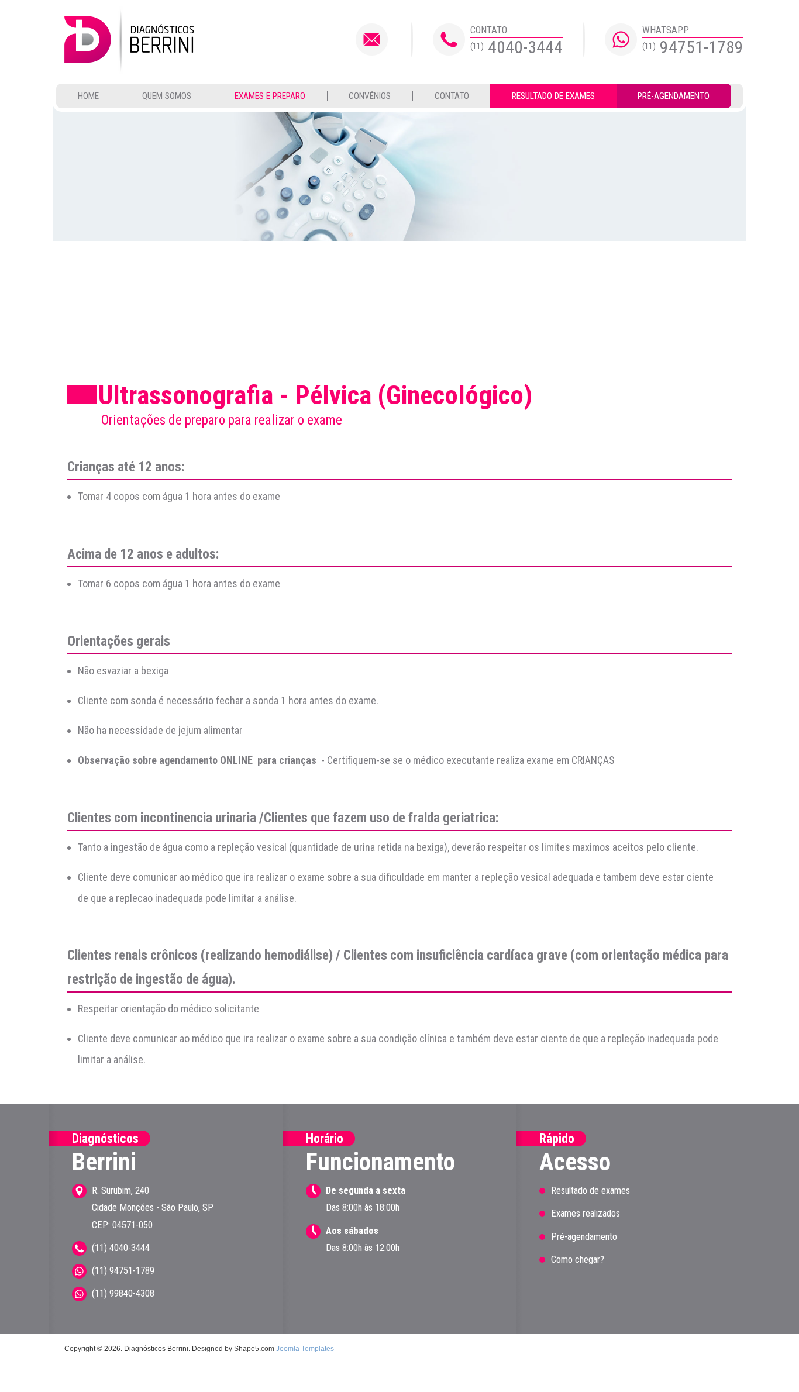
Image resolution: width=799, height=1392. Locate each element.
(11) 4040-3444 (121, 1247)
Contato (488, 30)
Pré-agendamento (674, 96)
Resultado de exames (553, 96)
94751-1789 (692, 47)
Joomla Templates (305, 1348)
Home (88, 96)
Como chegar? (577, 1259)
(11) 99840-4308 (123, 1293)
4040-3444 (516, 47)
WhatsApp (665, 30)
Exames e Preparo (270, 96)
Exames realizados (585, 1213)
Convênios (370, 96)
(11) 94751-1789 (123, 1270)
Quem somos (166, 96)
